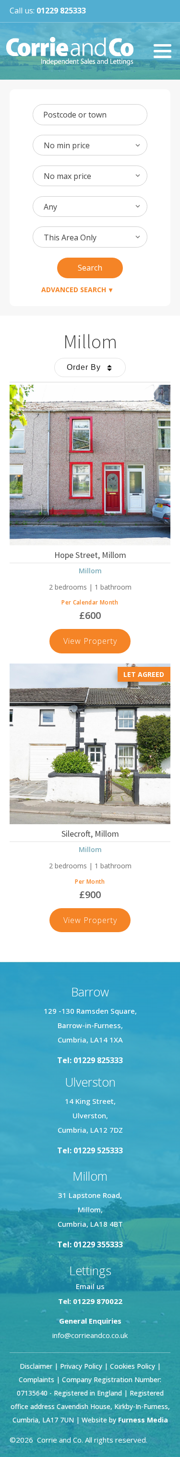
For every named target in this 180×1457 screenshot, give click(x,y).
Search (90, 267)
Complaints (37, 1379)
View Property (97, 644)
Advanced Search (73, 289)
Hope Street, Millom (90, 554)
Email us (90, 1286)
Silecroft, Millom (90, 833)
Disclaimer (36, 1366)
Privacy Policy (81, 1366)
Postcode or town (75, 114)
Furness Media (143, 1419)
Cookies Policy (132, 1366)
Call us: (48, 10)
